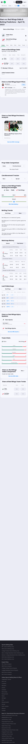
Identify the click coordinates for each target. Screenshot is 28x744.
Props (19, 45)
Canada (3, 710)
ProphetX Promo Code (7, 732)
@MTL (8, 300)
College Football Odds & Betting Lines (10, 650)
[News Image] (13, 126)
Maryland (4, 685)
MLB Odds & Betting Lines (8, 657)
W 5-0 (12, 300)
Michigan (4, 698)
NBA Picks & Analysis (7, 666)
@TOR (8, 303)
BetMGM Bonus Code (7, 717)
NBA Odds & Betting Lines (8, 648)
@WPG (8, 306)
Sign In (24, 2)
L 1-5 (12, 295)
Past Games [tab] (20, 243)
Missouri (4, 708)
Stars (7, 190)
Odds (11, 45)
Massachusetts (5, 702)
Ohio (3, 700)
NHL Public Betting (13, 204)
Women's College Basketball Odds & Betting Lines (13, 655)
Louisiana (4, 683)
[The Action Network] (5, 2)
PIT (7, 295)
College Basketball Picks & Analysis (10, 670)
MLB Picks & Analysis (7, 672)
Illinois (3, 696)
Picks (15, 45)
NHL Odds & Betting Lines (8, 659)
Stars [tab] (20, 213)
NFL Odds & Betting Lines (8, 646)
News (7, 45)
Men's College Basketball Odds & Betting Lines (12, 652)
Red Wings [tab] (8, 213)
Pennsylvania (5, 693)
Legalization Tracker (6, 679)
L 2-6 (12, 306)
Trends (23, 45)
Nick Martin (7, 84)
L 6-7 (12, 297)
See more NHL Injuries (13, 331)
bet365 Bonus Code (6, 719)
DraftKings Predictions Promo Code (10, 729)
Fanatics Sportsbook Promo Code (9, 715)
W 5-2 (12, 303)
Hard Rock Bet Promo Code (8, 742)
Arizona (3, 687)
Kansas (3, 704)
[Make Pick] (5, 95)
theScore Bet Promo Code (8, 738)
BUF (8, 297)
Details (3, 45)
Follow (23, 84)
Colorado (4, 689)
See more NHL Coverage (13, 142)
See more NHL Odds (13, 376)
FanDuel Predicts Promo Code (9, 723)
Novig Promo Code (6, 727)
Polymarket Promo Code (7, 721)
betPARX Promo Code (7, 740)
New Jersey (4, 691)
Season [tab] (8, 243)
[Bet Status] (3, 87)
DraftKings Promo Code (7, 734)
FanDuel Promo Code (7, 736)
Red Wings (21, 190)
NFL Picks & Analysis (6, 664)
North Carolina (5, 706)
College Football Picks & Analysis (9, 668)
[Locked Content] (14, 202)
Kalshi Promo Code (6, 725)
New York (4, 681)
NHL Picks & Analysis (7, 674)
